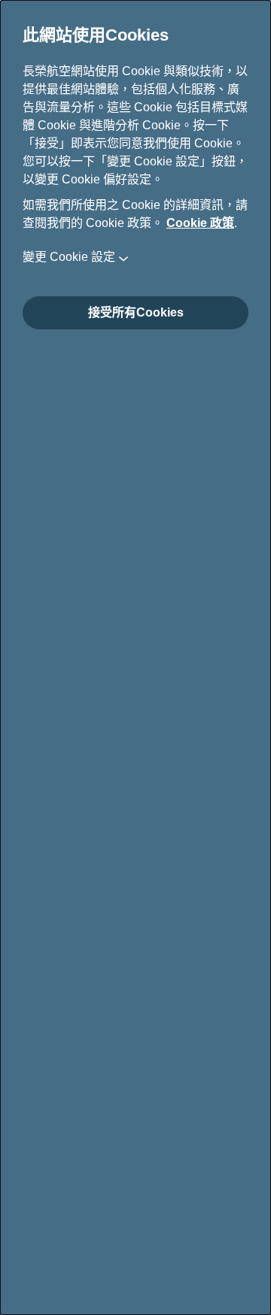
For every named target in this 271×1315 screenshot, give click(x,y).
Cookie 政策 (200, 223)
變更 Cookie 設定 (69, 256)
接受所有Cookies (136, 312)
